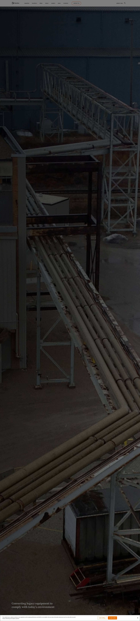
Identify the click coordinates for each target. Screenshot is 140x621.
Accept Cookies (112, 617)
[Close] (137, 617)
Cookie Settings (102, 617)
